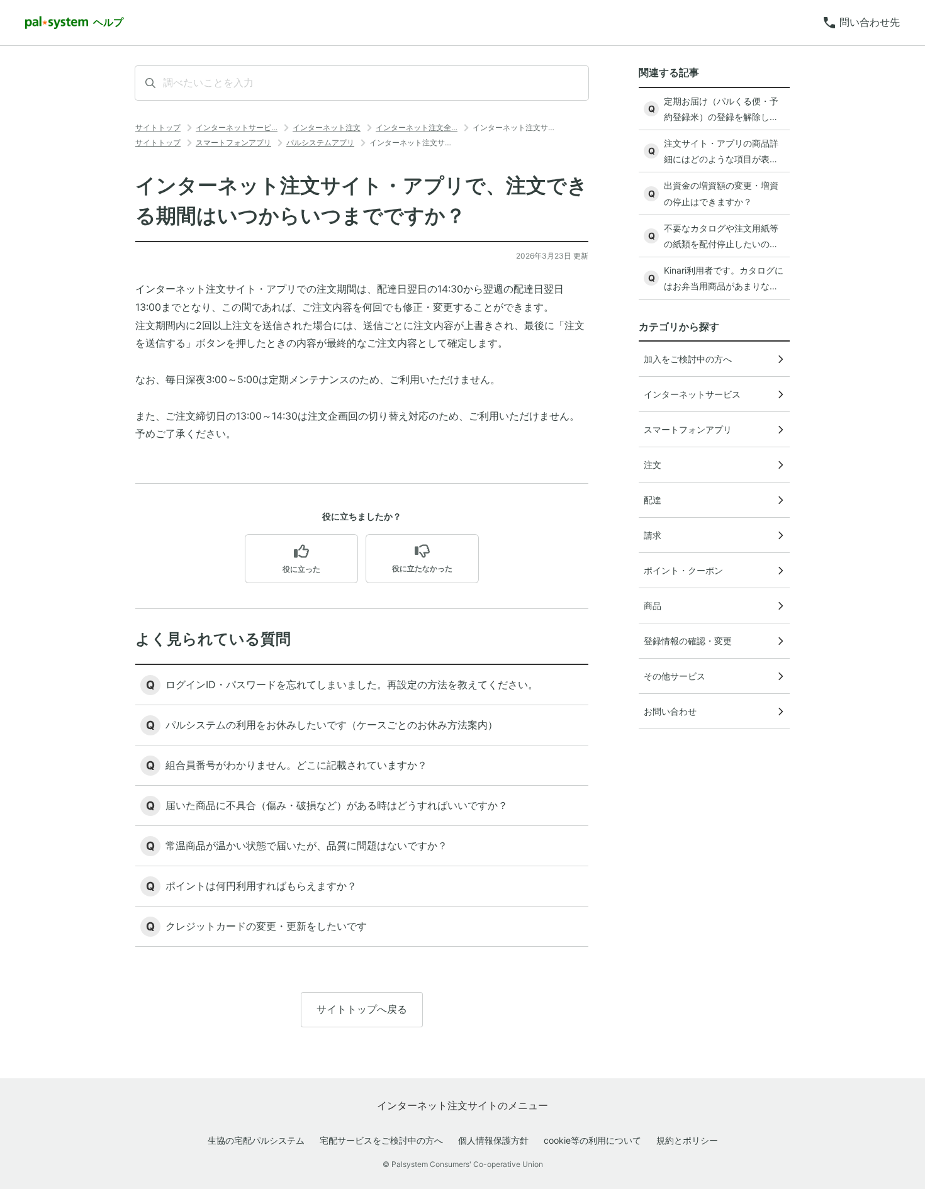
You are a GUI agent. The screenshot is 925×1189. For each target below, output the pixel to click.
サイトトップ (158, 127)
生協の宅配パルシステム (256, 1140)
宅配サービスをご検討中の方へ (381, 1140)
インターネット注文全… (416, 127)
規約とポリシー (687, 1140)
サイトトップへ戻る (362, 1009)
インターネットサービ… (237, 127)
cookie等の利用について (592, 1140)
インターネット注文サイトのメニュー (462, 1105)
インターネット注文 (327, 127)
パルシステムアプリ (320, 142)
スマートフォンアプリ (233, 142)
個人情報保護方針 (493, 1140)
